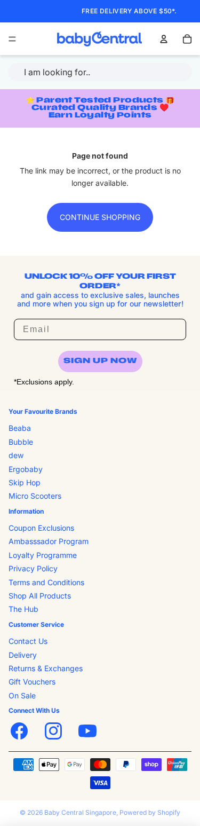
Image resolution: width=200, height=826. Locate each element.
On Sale (22, 695)
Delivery (23, 654)
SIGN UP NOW (100, 361)
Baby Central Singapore (80, 812)
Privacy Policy (33, 568)
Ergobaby (26, 469)
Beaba (20, 427)
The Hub (23, 608)
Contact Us (28, 641)
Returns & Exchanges (46, 668)
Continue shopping (100, 217)
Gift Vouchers (32, 681)
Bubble (21, 441)
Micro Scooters (35, 495)
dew (16, 455)
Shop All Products (40, 595)
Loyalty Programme (43, 555)
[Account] (163, 39)
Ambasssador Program (49, 541)
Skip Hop (25, 482)
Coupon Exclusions (41, 527)
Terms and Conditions (46, 582)
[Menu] (12, 39)
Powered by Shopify (149, 812)
